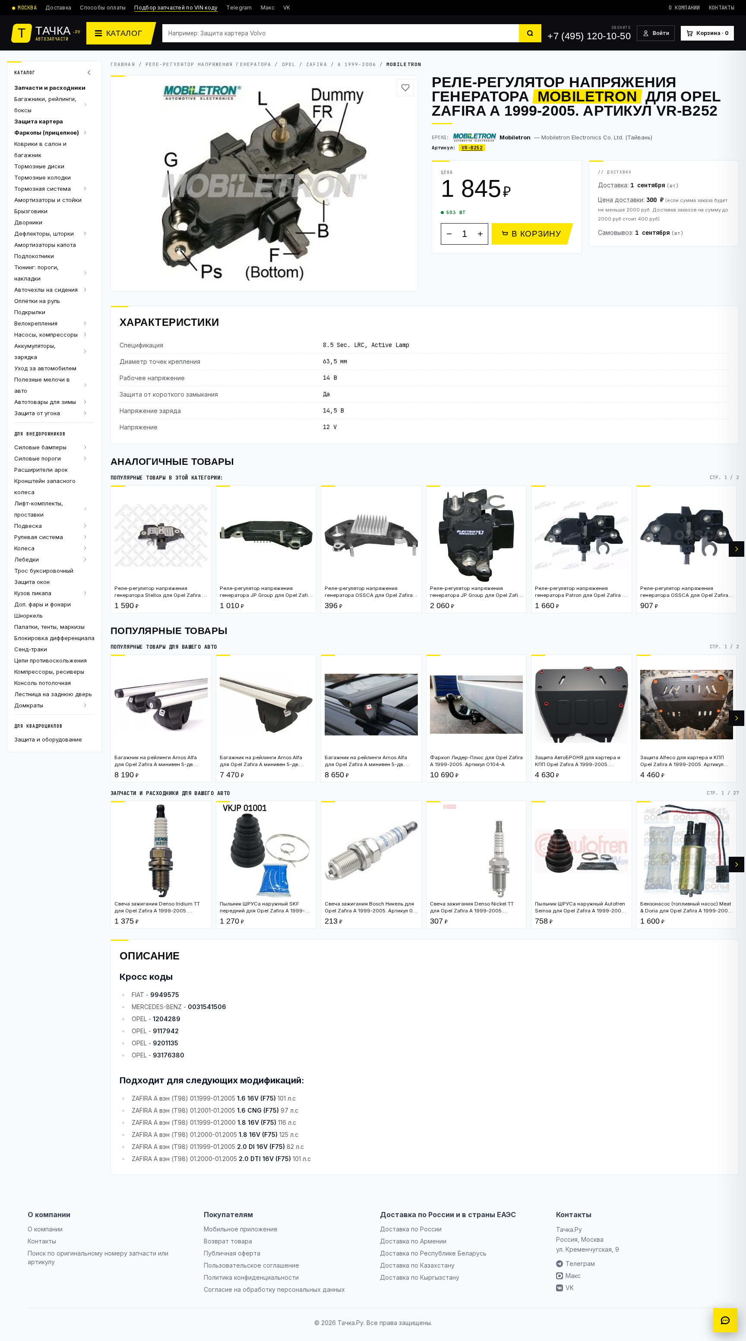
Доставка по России (411, 1229)
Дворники (28, 222)
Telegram (239, 7)
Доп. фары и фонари (42, 604)
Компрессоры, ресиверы (49, 671)
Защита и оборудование (48, 739)
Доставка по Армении (413, 1241)
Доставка (58, 7)
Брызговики (30, 211)
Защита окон (32, 581)
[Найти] (530, 33)
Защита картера (38, 121)
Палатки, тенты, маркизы (49, 626)
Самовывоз (615, 232)
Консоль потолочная (42, 682)
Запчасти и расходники (49, 87)
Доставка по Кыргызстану (419, 1277)
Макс (268, 7)
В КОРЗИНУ (536, 233)
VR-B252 (472, 148)
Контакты (721, 7)
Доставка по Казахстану (417, 1265)
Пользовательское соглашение (251, 1265)
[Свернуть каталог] (90, 72)
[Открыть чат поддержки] (725, 1320)
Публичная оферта (232, 1253)
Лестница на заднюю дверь (53, 694)
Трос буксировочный (43, 570)
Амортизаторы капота (45, 244)
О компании (684, 7)
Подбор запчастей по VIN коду (176, 7)
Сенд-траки (30, 649)
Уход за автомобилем (45, 368)
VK (287, 7)
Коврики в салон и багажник (40, 149)
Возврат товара (228, 1241)
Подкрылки (29, 312)
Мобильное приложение (241, 1229)
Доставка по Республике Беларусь (433, 1253)
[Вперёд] (736, 549)
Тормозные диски (39, 166)
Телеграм (580, 1263)
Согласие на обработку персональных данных (274, 1289)
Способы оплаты (103, 7)
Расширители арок (41, 469)
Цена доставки (620, 199)
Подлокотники (34, 255)
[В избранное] (405, 87)
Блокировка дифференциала (54, 637)
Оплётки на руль (37, 300)
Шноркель (28, 615)
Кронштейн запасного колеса (45, 486)
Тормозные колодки (42, 177)
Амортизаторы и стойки (48, 199)
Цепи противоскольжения (50, 660)
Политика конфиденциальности (251, 1277)
